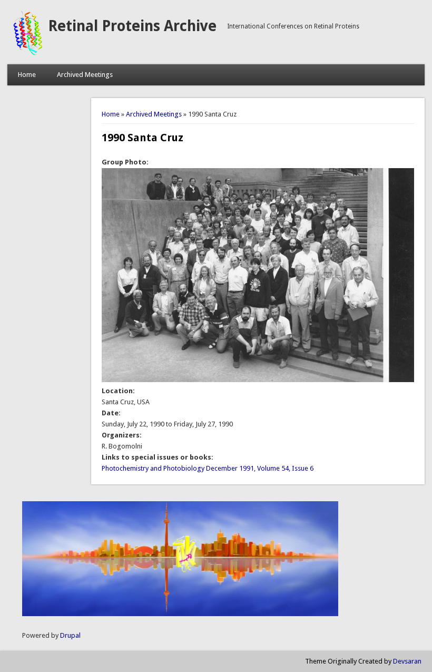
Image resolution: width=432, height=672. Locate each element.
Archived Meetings (85, 75)
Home (27, 75)
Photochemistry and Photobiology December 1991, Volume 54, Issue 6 (207, 468)
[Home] (28, 53)
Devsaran (407, 661)
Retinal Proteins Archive (132, 26)
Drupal (70, 635)
